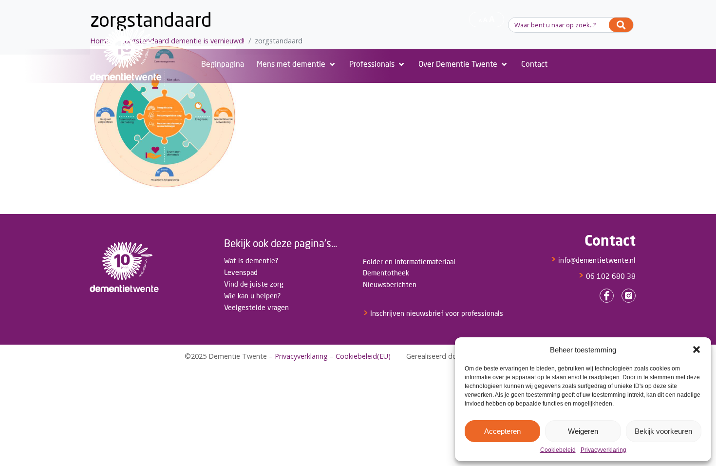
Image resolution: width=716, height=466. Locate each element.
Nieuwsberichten (389, 284)
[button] (696, 349)
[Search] (621, 25)
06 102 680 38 (607, 276)
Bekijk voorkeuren (663, 431)
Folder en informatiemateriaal (409, 261)
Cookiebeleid (558, 450)
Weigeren (583, 431)
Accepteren (502, 431)
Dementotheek (386, 272)
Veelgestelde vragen (256, 307)
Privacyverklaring (603, 450)
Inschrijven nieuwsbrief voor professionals (433, 313)
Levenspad (241, 272)
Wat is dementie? (251, 260)
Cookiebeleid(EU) (363, 356)
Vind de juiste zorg (253, 284)
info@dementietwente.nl (593, 260)
